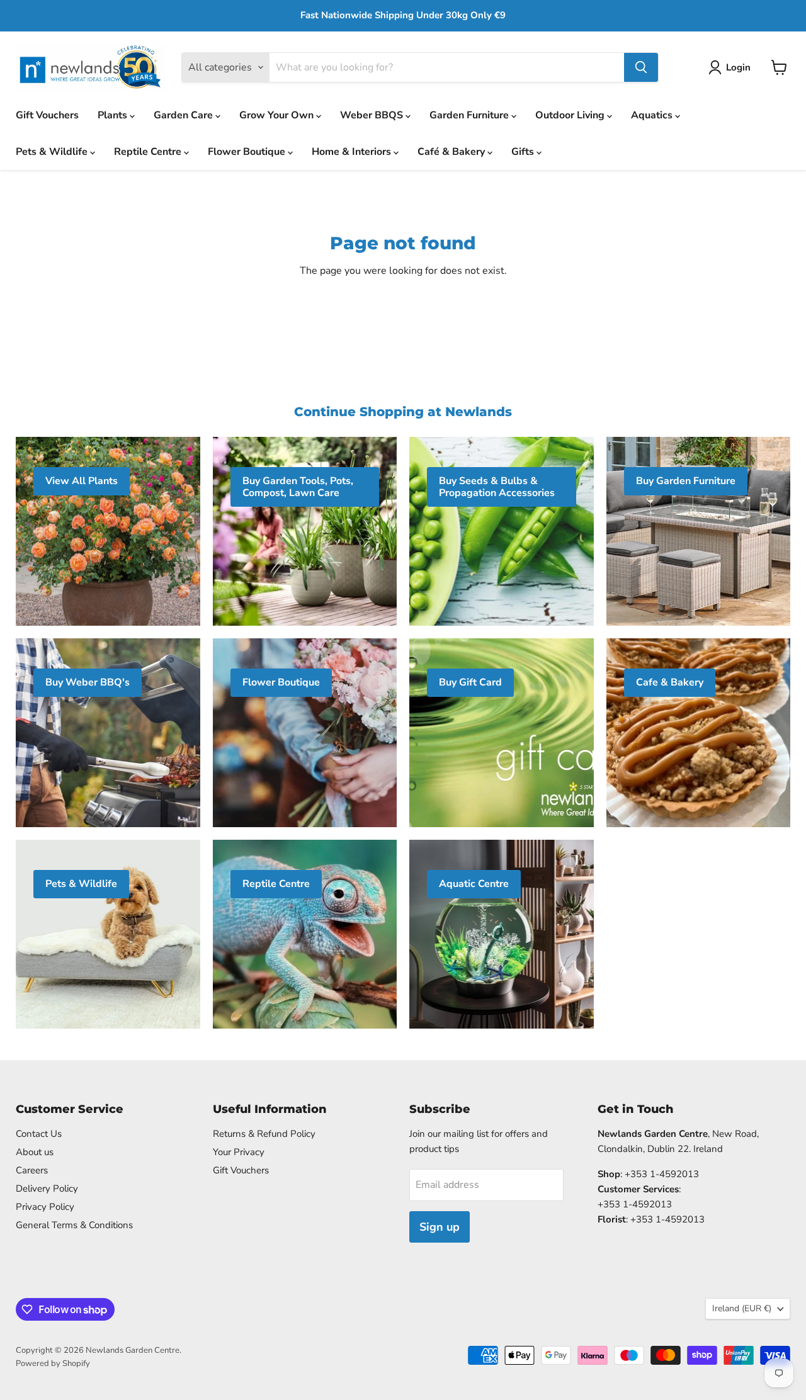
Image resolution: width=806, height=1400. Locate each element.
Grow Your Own (277, 115)
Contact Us (39, 1133)
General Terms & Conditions (74, 1225)
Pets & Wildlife (53, 152)
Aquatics (653, 115)
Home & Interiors (353, 152)
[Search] (641, 67)
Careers (32, 1170)
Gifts (523, 152)
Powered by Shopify (53, 1363)
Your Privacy (238, 1152)
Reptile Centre (149, 152)
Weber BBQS (373, 115)
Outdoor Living (571, 115)
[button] (732, 67)
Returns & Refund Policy (264, 1133)
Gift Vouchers (47, 115)
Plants (114, 115)
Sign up (439, 1226)
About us (35, 1152)
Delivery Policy (47, 1188)
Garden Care (184, 115)
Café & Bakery (452, 152)
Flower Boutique (248, 152)
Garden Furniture (470, 115)
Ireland (741, 1308)
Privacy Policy (45, 1206)
